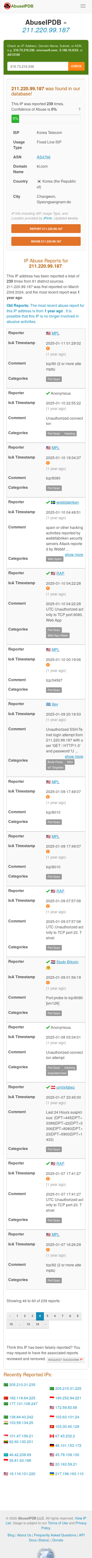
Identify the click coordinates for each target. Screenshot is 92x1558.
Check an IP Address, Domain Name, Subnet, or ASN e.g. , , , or (45, 50)
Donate (57, 1539)
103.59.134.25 (21, 1422)
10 (11, 1324)
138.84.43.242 (21, 1417)
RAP (60, 573)
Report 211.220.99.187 (46, 229)
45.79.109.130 (67, 1454)
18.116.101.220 (22, 1473)
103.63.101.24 (67, 1417)
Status (43, 1539)
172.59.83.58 (66, 1407)
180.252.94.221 (68, 1398)
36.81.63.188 (20, 1460)
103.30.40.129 (67, 1426)
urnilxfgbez (65, 1087)
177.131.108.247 (23, 1403)
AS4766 (43, 157)
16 (37, 1324)
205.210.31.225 (68, 1388)
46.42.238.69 (20, 1454)
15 (28, 1324)
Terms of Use (58, 1522)
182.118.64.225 (22, 1398)
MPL (55, 333)
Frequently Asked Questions (55, 1534)
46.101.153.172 (68, 1445)
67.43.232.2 (65, 1436)
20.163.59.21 (66, 1464)
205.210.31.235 (22, 1384)
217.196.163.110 (69, 1473)
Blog (11, 1534)
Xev (55, 704)
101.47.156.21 (21, 1436)
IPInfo (47, 218)
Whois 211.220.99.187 (46, 241)
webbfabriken (67, 502)
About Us (24, 1534)
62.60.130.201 (21, 1441)
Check (76, 66)
